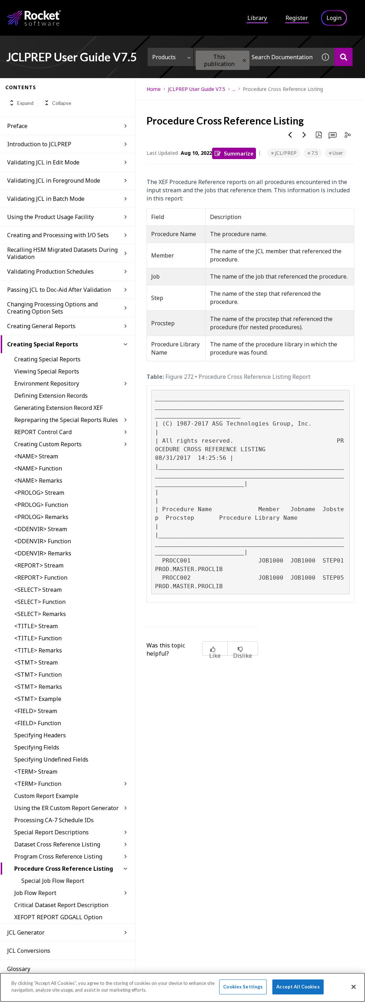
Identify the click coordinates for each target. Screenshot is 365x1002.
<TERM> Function (37, 784)
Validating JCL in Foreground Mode (53, 180)
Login (334, 18)
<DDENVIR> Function (42, 541)
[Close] (353, 987)
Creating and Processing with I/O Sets (58, 235)
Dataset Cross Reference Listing (57, 844)
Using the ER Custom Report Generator (66, 808)
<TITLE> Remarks (38, 650)
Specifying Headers (40, 735)
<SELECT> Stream (38, 590)
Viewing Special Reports (46, 371)
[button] (244, 60)
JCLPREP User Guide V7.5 (196, 89)
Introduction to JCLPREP (39, 144)
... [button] (234, 89)
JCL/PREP (286, 152)
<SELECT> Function (40, 602)
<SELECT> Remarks (40, 614)
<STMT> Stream (36, 662)
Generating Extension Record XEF (58, 408)
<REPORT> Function (40, 577)
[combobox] (255, 57)
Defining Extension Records (51, 396)
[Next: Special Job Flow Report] (304, 135)
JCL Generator (26, 932)
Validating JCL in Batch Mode (45, 199)
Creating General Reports (41, 326)
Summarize (238, 153)
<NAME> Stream (36, 456)
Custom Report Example (46, 796)
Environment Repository (46, 383)
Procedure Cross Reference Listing (63, 869)
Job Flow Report (35, 893)
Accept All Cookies (297, 987)
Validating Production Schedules (50, 271)
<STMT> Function (38, 674)
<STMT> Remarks (38, 687)
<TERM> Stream (35, 771)
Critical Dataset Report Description (61, 905)
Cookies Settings (243, 987)
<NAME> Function (38, 468)
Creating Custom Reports (48, 444)
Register (297, 18)
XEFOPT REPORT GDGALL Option (58, 917)
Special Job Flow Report (52, 881)
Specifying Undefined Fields (51, 759)
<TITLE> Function (38, 638)
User (338, 152)
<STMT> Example (37, 699)
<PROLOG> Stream (39, 493)
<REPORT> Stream (38, 565)
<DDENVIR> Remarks (42, 553)
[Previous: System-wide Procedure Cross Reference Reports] (290, 135)
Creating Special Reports (42, 344)
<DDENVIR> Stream (40, 529)
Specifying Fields (36, 747)
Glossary (18, 969)
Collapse (61, 103)
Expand (25, 103)
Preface (17, 126)
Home (153, 89)
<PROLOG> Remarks (41, 517)
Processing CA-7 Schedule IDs (54, 820)
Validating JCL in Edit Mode (43, 162)
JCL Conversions (28, 951)
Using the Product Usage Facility (50, 217)
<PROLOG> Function (41, 505)
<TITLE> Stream (36, 626)
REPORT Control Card (43, 432)
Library (257, 18)
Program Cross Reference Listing (58, 856)
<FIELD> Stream (35, 711)
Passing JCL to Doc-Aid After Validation (59, 290)
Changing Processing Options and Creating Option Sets (52, 307)
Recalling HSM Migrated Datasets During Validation (62, 253)
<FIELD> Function (37, 723)
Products (164, 57)
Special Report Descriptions (51, 832)
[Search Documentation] (343, 57)
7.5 (314, 152)
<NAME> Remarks (38, 480)
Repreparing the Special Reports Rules (66, 420)
